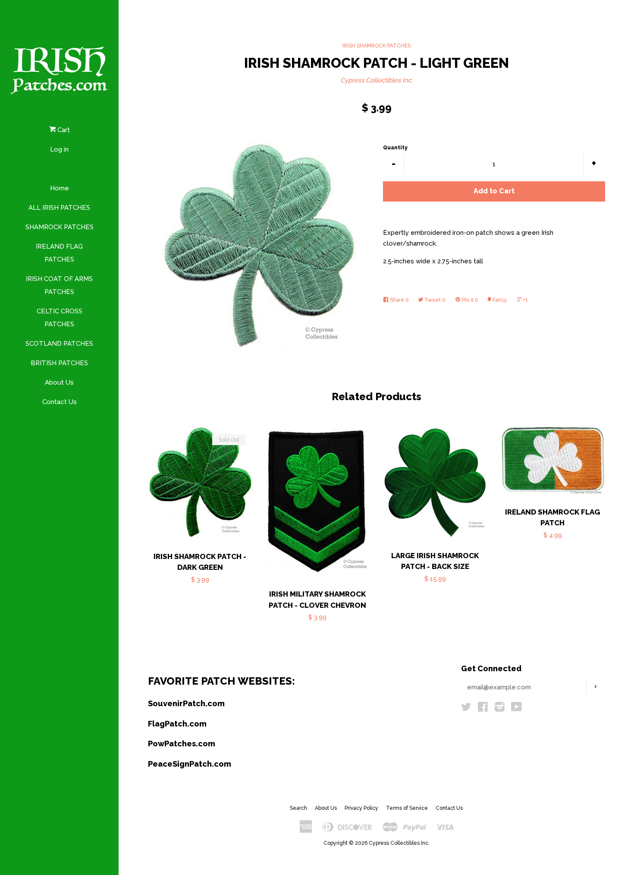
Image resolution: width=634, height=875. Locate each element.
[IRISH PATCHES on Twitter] (466, 709)
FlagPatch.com (177, 723)
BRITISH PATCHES (59, 363)
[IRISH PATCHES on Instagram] (499, 709)
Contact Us (59, 402)
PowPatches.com (181, 743)
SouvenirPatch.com (186, 703)
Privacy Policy (361, 808)
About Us (59, 382)
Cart (63, 130)
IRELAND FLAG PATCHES (59, 253)
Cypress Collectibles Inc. (376, 80)
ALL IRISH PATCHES (59, 208)
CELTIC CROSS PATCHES (59, 317)
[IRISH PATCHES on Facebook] (482, 709)
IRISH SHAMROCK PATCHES (376, 46)
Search (298, 808)
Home (59, 188)
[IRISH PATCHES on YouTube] (516, 709)
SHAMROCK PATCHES (59, 227)
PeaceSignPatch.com (189, 763)
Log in (59, 149)
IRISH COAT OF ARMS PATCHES (59, 285)
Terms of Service (407, 808)
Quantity (395, 148)
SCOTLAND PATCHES (59, 343)
